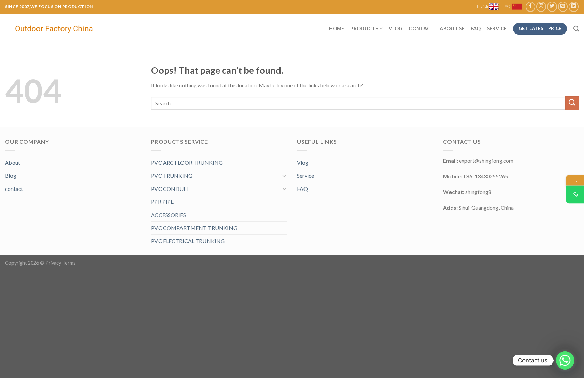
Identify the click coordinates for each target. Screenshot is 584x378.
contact (14, 188)
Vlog (396, 28)
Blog (10, 175)
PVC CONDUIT (170, 188)
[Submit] (572, 103)
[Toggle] (284, 176)
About (12, 162)
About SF (452, 28)
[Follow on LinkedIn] (574, 7)
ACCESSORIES (168, 215)
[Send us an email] (563, 7)
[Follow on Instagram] (541, 7)
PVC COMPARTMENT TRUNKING (194, 228)
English (482, 6)
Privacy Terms (60, 263)
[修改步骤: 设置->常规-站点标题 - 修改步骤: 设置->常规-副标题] (55, 29)
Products (364, 28)
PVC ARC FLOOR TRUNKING (187, 162)
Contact (421, 28)
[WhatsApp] (575, 194)
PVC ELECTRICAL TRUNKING (188, 241)
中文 (508, 6)
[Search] (576, 29)
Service (497, 28)
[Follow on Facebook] (530, 7)
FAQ (476, 28)
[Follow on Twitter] (552, 7)
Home (336, 28)
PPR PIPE (162, 201)
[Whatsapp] (565, 360)
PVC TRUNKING (171, 175)
